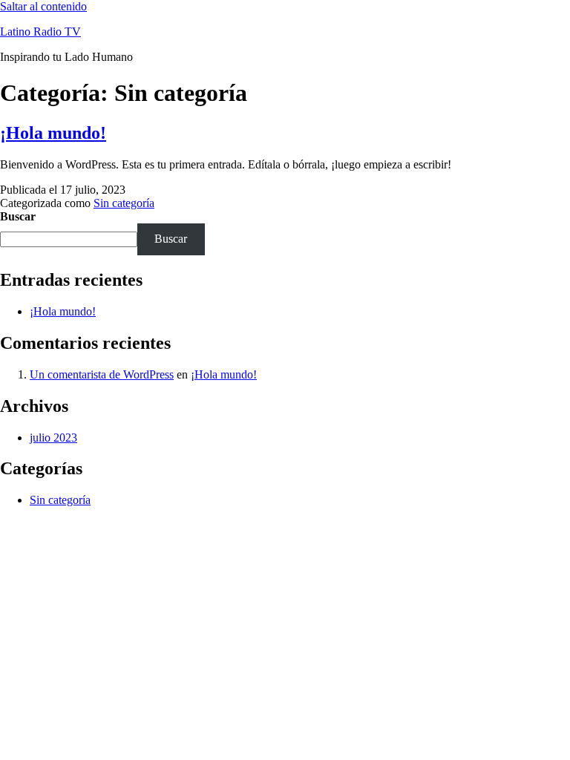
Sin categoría (124, 203)
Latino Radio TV (40, 31)
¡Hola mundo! (53, 132)
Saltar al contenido (43, 6)
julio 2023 (53, 437)
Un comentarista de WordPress (102, 374)
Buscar (18, 216)
